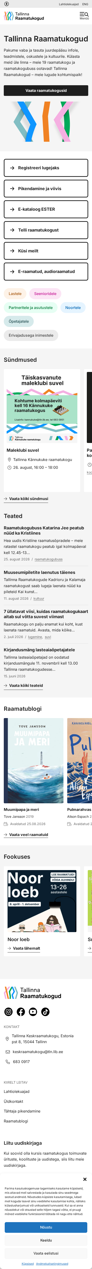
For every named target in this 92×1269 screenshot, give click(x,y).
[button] (85, 1179)
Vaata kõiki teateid (26, 685)
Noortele (73, 307)
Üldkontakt (13, 1101)
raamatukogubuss (49, 559)
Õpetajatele (19, 321)
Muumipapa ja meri (21, 809)
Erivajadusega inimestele (31, 335)
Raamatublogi (16, 1121)
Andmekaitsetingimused (52, 1263)
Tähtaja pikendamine (22, 1111)
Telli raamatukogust (38, 230)
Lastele (15, 293)
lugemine (35, 637)
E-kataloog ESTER (36, 209)
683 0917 (21, 1061)
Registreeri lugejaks (38, 167)
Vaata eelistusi (46, 1253)
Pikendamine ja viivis (39, 188)
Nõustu (46, 1227)
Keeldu (46, 1240)
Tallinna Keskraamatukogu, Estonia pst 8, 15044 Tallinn (43, 1038)
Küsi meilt (28, 250)
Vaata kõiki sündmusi (28, 498)
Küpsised (28, 1263)
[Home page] (24, 16)
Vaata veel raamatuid (28, 834)
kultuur (38, 598)
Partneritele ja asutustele (31, 307)
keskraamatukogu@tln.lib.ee (38, 1051)
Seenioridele (45, 293)
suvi (48, 637)
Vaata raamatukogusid (46, 90)
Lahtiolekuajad (69, 4)
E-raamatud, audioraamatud (46, 271)
